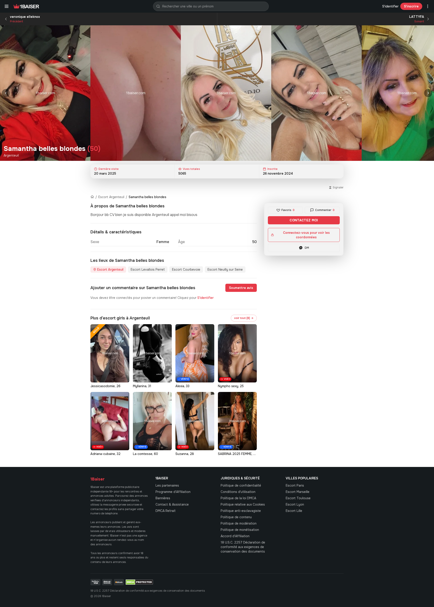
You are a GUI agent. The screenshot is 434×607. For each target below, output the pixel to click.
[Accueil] (92, 197)
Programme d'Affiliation (173, 492)
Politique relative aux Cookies (243, 504)
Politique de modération (239, 523)
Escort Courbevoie (186, 269)
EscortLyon (295, 504)
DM (307, 248)
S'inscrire (411, 6)
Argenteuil (11, 155)
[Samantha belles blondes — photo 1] (45, 93)
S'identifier (390, 6)
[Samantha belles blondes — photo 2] (135, 93)
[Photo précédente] (6, 93)
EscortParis (295, 485)
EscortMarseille (297, 492)
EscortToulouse (298, 498)
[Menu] (6, 6)
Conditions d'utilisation (238, 492)
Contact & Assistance (172, 504)
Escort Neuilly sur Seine (225, 269)
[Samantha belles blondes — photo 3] (226, 93)
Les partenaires (167, 485)
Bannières (163, 498)
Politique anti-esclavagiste (241, 511)
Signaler (338, 187)
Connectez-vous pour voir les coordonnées (306, 235)
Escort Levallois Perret (148, 269)
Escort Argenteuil (111, 197)
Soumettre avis (241, 288)
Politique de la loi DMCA (238, 498)
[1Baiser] (26, 6)
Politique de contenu (236, 517)
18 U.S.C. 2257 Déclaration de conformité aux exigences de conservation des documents (243, 546)
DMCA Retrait (166, 511)
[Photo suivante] (428, 93)
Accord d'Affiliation (235, 536)
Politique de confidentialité (241, 485)
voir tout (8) (243, 318)
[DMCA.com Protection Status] (139, 582)
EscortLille (294, 511)
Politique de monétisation (240, 530)
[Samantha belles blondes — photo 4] (316, 93)
